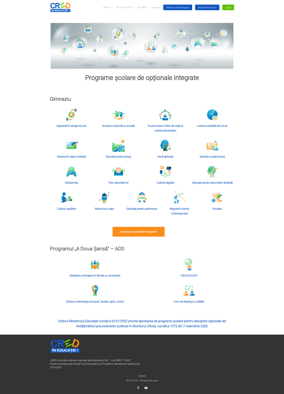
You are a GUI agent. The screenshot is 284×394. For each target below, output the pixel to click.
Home (106, 7)
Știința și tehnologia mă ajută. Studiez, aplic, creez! (95, 301)
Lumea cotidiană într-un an (212, 125)
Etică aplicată (165, 156)
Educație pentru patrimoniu (141, 208)
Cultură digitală (165, 182)
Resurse (155, 7)
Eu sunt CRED (123, 7)
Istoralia (217, 208)
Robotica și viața (104, 208)
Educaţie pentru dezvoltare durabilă (212, 182)
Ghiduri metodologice (177, 7)
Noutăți (141, 7)
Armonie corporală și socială (118, 125)
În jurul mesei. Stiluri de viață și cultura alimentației (165, 128)
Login (228, 7)
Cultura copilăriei (66, 208)
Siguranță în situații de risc (72, 125)
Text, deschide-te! (118, 182)
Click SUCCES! (189, 275)
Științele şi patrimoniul (212, 156)
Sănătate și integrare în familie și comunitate (95, 275)
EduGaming (71, 182)
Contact (142, 376)
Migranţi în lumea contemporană (179, 211)
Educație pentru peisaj (118, 156)
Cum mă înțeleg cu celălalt (189, 301)
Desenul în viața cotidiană (71, 156)
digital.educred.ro (207, 7)
